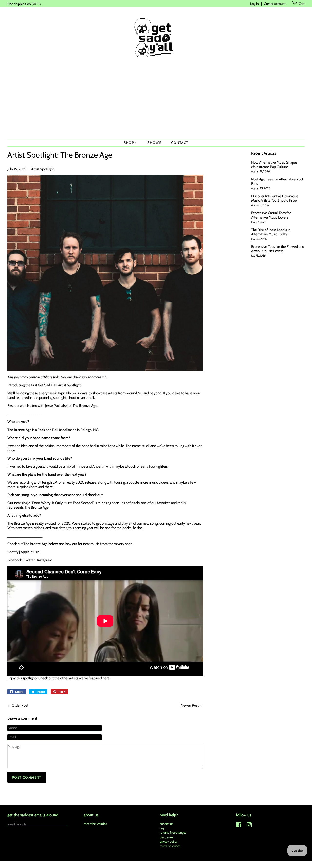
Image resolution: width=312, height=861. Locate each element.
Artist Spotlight (42, 169)
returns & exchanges (173, 832)
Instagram (44, 560)
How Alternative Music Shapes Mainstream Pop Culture (274, 164)
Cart (302, 3)
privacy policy (168, 841)
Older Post (20, 705)
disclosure (80, 377)
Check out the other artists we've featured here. (74, 678)
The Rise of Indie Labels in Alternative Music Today (270, 232)
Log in (254, 3)
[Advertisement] (156, 99)
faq (162, 828)
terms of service (170, 846)
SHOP (129, 142)
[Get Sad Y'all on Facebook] (239, 826)
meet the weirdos (95, 824)
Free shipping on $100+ (24, 4)
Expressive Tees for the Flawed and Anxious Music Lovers (277, 248)
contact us (166, 824)
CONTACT (179, 142)
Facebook (14, 560)
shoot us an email (81, 397)
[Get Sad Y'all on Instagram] (249, 826)
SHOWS (154, 142)
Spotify (13, 552)
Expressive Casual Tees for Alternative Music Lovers (271, 215)
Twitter (29, 560)
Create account (275, 3)
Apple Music (30, 552)
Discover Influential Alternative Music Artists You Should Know (274, 198)
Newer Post (190, 705)
